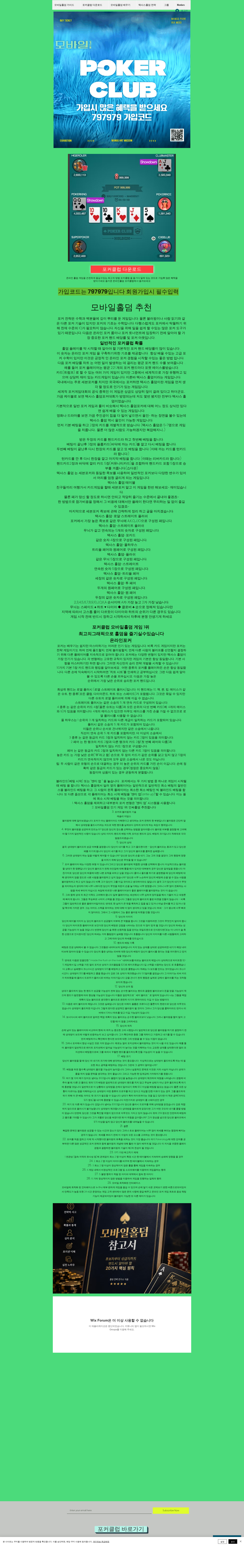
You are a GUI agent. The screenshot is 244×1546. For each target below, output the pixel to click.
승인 (233, 1541)
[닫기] (240, 1541)
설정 (222, 1541)
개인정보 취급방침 (101, 1541)
